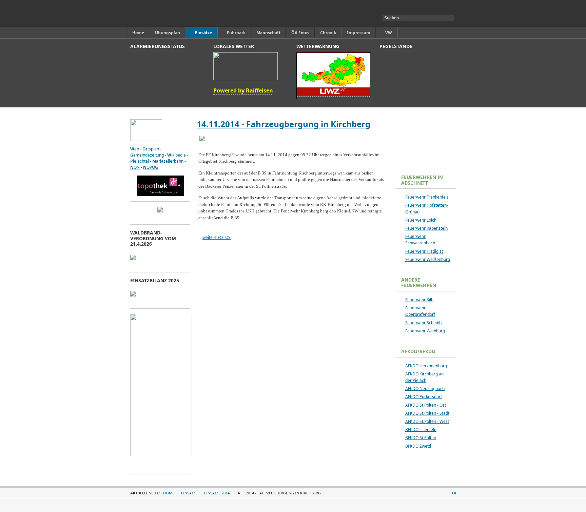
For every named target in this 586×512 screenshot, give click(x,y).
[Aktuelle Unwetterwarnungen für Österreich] (333, 93)
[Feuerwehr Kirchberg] (162, 13)
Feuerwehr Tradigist (424, 251)
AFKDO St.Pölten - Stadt (427, 413)
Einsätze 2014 (217, 492)
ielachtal (139, 161)
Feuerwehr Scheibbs (424, 323)
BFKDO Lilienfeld (420, 429)
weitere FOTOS (216, 237)
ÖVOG (150, 167)
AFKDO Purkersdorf (423, 397)
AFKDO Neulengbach (425, 388)
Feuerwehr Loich (420, 220)
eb (134, 149)
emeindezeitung (147, 155)
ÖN (135, 167)
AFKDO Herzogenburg (426, 366)
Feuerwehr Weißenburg (427, 259)
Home (168, 492)
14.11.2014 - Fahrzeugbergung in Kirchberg (283, 123)
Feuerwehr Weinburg (425, 331)
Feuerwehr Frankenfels (427, 197)
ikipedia (177, 155)
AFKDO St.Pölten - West (427, 421)
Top (453, 492)
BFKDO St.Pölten (420, 438)
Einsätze (189, 492)
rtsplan (150, 149)
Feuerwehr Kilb (419, 300)
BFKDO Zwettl (418, 446)
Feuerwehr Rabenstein (426, 228)
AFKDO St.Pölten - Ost (425, 405)
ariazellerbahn (167, 161)
